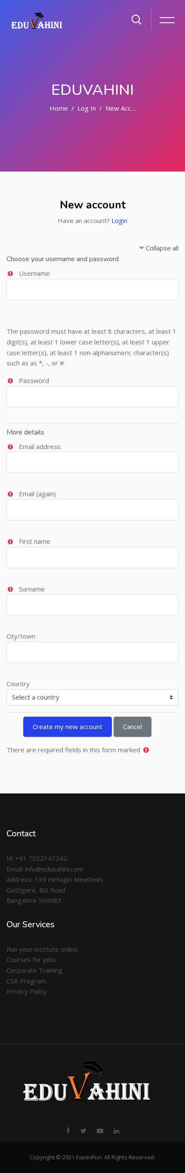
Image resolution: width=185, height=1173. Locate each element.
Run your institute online (42, 949)
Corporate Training (34, 970)
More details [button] (25, 432)
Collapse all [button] (162, 248)
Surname (32, 589)
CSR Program (26, 981)
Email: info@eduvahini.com (44, 869)
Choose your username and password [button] (62, 259)
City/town (20, 636)
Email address (40, 446)
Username (34, 273)
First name (34, 541)
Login (119, 220)
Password (34, 380)
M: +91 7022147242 (36, 858)
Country (18, 683)
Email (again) (37, 493)
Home (58, 108)
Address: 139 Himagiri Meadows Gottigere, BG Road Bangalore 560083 (54, 890)
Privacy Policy (26, 991)
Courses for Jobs (31, 959)
